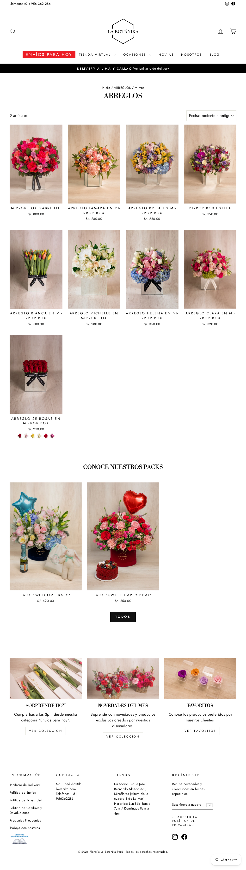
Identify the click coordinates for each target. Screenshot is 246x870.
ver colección (123, 736)
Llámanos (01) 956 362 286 (30, 3)
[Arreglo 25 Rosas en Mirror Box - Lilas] (52, 436)
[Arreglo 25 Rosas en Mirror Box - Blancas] (39, 436)
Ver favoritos (200, 731)
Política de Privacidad (26, 800)
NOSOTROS (191, 54)
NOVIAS (166, 54)
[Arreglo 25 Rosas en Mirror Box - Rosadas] (26, 436)
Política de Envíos (23, 792)
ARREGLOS (122, 87)
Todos (123, 616)
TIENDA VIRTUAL (95, 54)
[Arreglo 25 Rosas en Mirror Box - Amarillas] (33, 436)
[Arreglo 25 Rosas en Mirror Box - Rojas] (20, 436)
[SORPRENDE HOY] (46, 678)
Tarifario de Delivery (25, 784)
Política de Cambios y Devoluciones (26, 810)
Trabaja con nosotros (25, 827)
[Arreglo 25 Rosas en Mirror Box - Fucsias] (45, 436)
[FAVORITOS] (200, 678)
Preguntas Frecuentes (25, 820)
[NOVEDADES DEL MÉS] (123, 678)
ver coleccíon (45, 731)
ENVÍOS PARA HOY (49, 54)
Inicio (106, 87)
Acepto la (184, 821)
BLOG (214, 54)
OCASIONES (135, 54)
